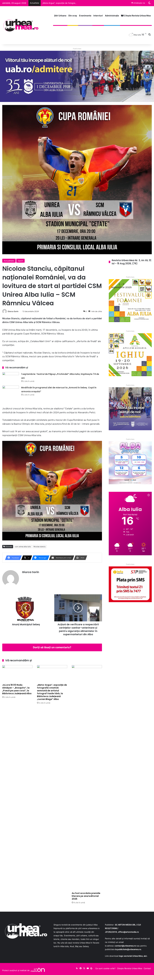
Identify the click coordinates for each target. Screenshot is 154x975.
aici (145, 956)
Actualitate (9, 260)
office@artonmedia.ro (128, 932)
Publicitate (77, 49)
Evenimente (85, 15)
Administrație (112, 15)
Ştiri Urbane (60, 15)
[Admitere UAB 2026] (77, 76)
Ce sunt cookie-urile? (105, 968)
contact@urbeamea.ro (125, 946)
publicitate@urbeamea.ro (129, 949)
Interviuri (98, 15)
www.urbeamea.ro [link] (91, 928)
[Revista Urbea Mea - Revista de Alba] (20, 25)
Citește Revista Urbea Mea (137, 15)
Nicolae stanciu (39, 547)
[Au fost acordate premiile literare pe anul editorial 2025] (87, 777)
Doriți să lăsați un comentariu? (52, 647)
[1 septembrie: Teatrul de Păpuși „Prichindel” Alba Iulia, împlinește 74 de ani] (10, 377)
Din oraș (72, 15)
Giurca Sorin (13, 311)
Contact (147, 968)
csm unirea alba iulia (23, 547)
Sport (20, 260)
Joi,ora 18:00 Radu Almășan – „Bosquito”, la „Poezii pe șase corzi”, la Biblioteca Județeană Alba (16, 689)
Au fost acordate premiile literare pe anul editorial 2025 (86, 896)
